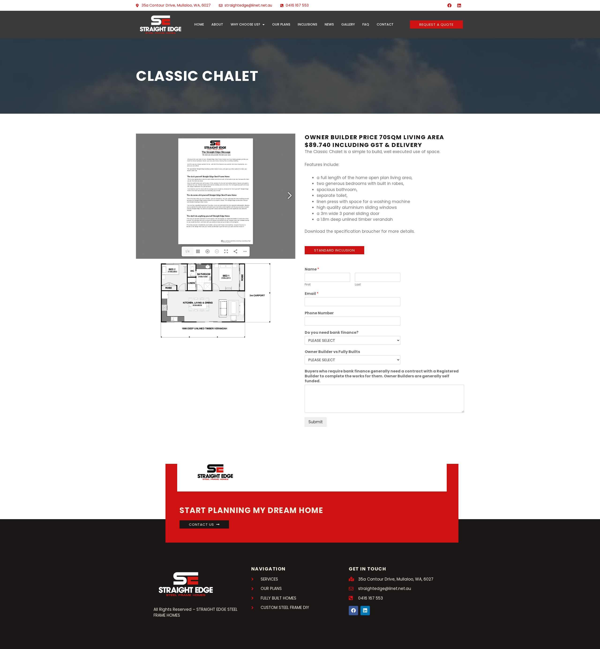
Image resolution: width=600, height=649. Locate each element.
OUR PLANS (281, 24)
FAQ (365, 24)
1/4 (187, 251)
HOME (199, 24)
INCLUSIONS (307, 24)
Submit (315, 422)
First (308, 285)
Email (312, 293)
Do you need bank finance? (331, 332)
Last (358, 285)
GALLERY (348, 24)
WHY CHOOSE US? (245, 24)
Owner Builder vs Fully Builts (332, 351)
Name (312, 269)
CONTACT (385, 24)
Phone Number (319, 313)
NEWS (329, 24)
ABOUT (217, 24)
